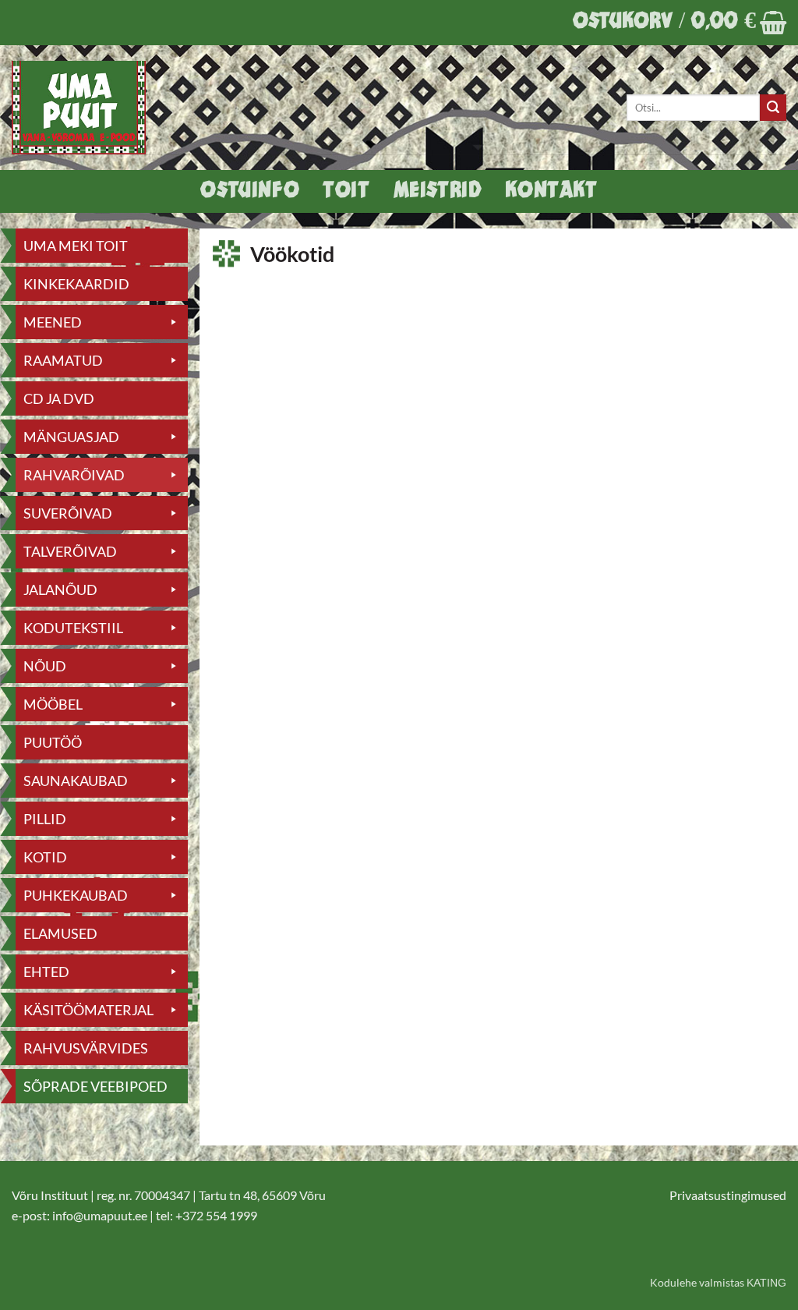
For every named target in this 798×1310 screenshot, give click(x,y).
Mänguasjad (71, 436)
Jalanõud (60, 589)
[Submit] (773, 107)
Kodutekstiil (73, 627)
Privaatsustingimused (727, 1195)
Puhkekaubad (75, 895)
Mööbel (53, 704)
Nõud (44, 665)
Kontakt (551, 191)
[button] (679, 22)
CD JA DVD (58, 398)
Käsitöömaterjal (88, 1009)
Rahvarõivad (74, 474)
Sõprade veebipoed (95, 1086)
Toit (346, 191)
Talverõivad (70, 551)
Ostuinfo (249, 191)
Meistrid (438, 191)
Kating (766, 1282)
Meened (52, 322)
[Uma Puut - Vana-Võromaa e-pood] (87, 107)
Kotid (45, 857)
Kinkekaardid (76, 283)
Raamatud (63, 360)
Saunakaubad (75, 780)
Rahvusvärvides (85, 1048)
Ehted (46, 971)
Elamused (60, 933)
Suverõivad (67, 513)
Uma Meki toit (75, 245)
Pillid (44, 818)
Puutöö (52, 742)
